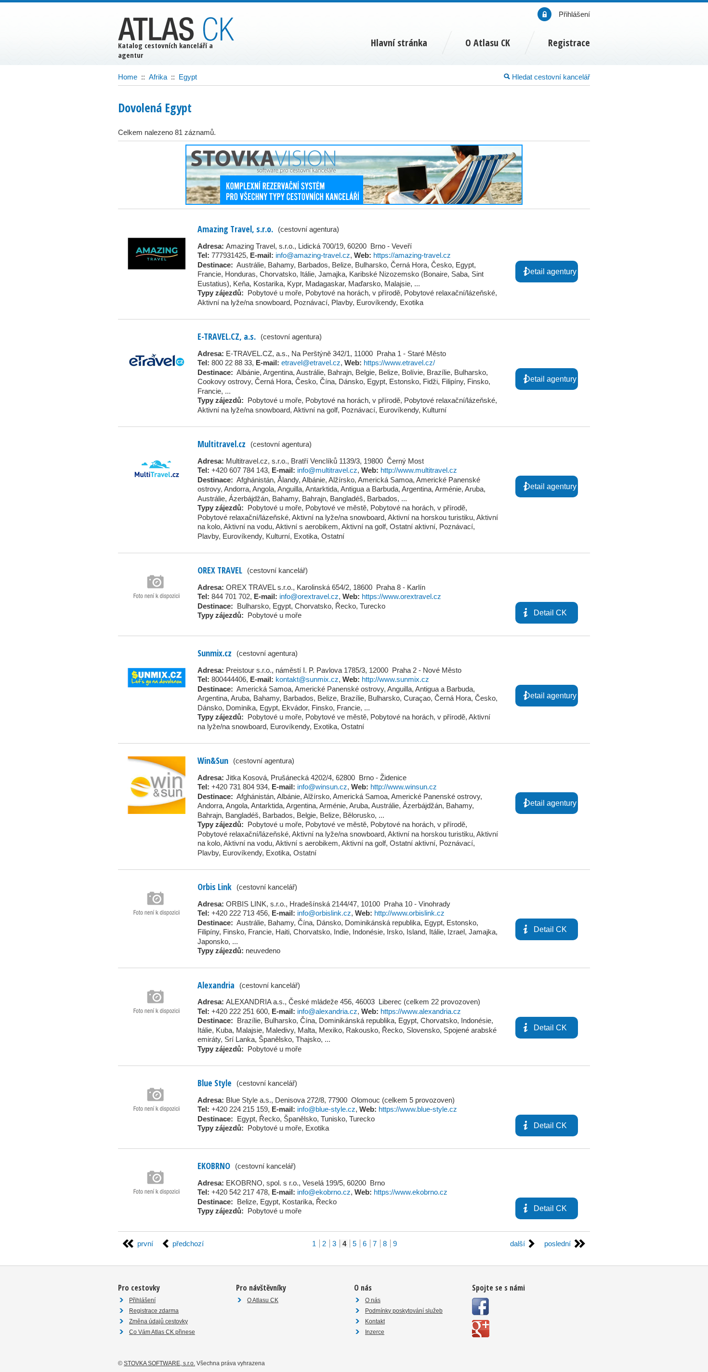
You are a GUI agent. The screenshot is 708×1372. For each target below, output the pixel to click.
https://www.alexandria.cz (420, 1011)
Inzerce (374, 1332)
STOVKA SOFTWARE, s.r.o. (159, 1363)
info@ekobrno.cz (324, 1192)
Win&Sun (212, 760)
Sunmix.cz (214, 653)
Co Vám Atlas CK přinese (162, 1332)
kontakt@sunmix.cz (307, 679)
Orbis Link (214, 886)
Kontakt (375, 1321)
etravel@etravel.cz (311, 363)
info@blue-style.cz (326, 1109)
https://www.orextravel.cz (401, 596)
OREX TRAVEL (219, 570)
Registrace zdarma (154, 1310)
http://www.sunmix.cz (395, 679)
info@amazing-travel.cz (312, 255)
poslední (557, 1243)
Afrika (158, 77)
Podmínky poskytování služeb (404, 1310)
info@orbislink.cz (324, 913)
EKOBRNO (213, 1166)
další (517, 1243)
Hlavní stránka (399, 42)
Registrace (569, 42)
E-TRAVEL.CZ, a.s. (226, 336)
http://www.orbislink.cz (409, 913)
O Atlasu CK (262, 1300)
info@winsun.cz (322, 787)
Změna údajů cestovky (158, 1321)
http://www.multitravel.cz (418, 470)
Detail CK (550, 613)
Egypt (188, 77)
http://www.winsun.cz (403, 787)
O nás (372, 1300)
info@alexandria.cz (327, 1011)
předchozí (188, 1243)
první (145, 1243)
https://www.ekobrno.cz (410, 1192)
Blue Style (214, 1083)
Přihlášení (142, 1300)
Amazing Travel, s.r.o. (235, 229)
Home (127, 77)
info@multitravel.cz (327, 470)
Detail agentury (550, 271)
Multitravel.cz (221, 444)
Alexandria (216, 985)
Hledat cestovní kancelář (550, 77)
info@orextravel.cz (309, 596)
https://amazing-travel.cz (412, 255)
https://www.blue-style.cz (418, 1109)
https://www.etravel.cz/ (399, 363)
